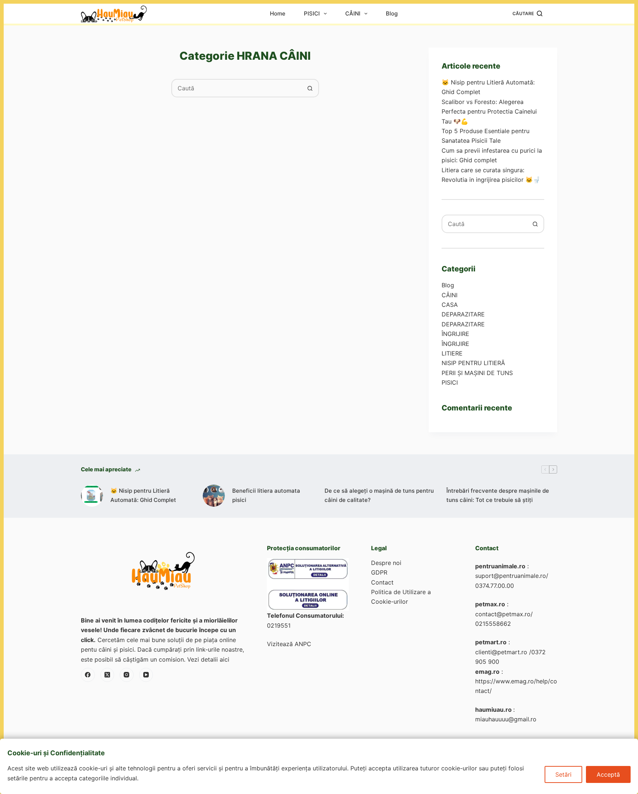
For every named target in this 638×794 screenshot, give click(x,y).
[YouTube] (146, 675)
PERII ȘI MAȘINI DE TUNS (477, 373)
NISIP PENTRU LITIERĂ (473, 363)
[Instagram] (127, 675)
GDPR (379, 572)
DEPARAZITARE (463, 314)
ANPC (303, 644)
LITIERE (452, 353)
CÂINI (352, 13)
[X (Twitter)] (107, 675)
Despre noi (386, 562)
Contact (382, 582)
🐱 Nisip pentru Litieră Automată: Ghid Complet (143, 495)
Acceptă (608, 774)
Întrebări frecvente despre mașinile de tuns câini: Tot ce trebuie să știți (497, 495)
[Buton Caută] (309, 88)
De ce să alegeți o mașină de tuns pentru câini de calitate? (379, 495)
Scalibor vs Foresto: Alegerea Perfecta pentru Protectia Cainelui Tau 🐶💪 (489, 111)
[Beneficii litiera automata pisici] (214, 496)
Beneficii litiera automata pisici (266, 495)
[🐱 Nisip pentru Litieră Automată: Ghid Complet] (92, 496)
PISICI (312, 13)
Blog (392, 13)
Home (277, 13)
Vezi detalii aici (208, 659)
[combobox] (236, 88)
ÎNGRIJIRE (455, 333)
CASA (450, 304)
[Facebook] (88, 675)
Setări (563, 774)
